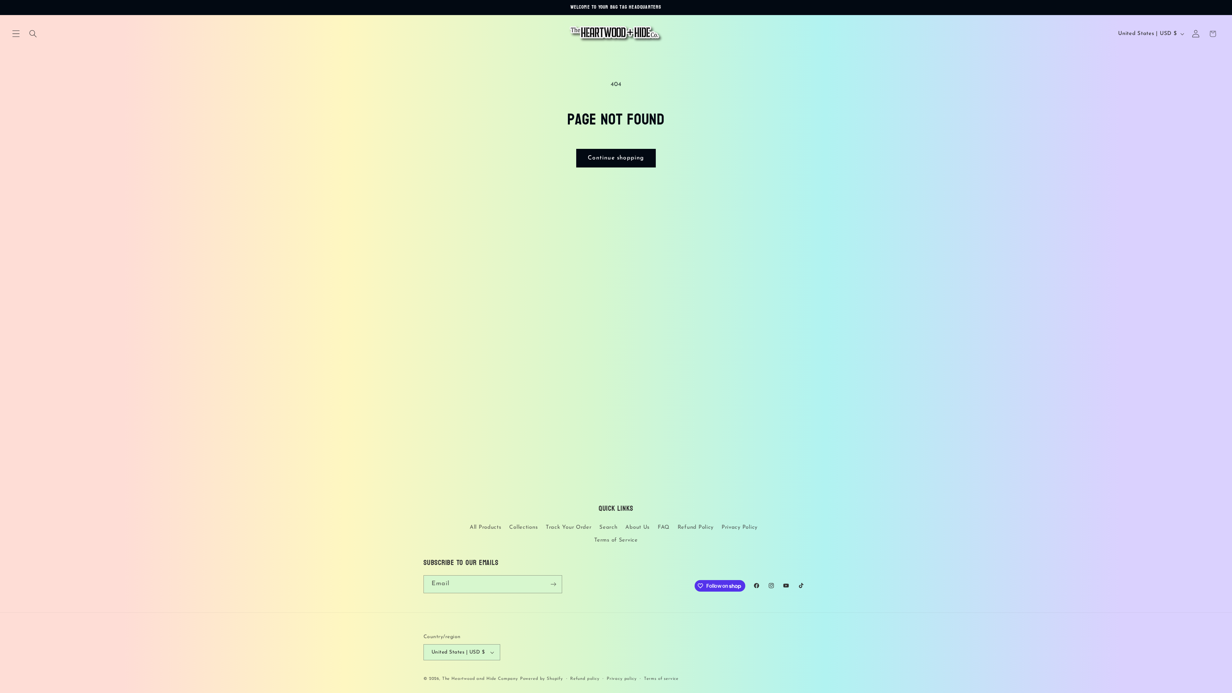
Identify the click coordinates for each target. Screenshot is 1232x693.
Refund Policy (696, 527)
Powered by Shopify (541, 679)
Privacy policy (622, 679)
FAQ (664, 527)
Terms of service (661, 679)
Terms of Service (616, 540)
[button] (16, 33)
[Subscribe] (553, 584)
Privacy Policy (739, 527)
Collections (523, 527)
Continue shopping (616, 158)
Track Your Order (569, 527)
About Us (637, 527)
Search (608, 527)
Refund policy (585, 679)
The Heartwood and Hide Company (480, 679)
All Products (485, 527)
